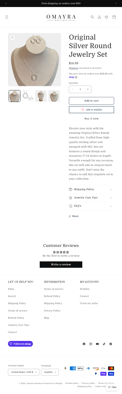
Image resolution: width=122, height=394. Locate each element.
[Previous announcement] (6, 3)
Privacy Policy (52, 310)
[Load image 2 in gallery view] (28, 96)
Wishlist (84, 289)
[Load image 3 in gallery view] (41, 96)
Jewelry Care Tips (18, 325)
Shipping (73, 68)
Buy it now (92, 118)
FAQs (11, 289)
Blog (46, 318)
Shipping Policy (17, 303)
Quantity (73, 83)
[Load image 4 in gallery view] (54, 96)
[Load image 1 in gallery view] (14, 96)
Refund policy (71, 383)
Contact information (104, 386)
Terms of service (17, 310)
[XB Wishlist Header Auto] (106, 17)
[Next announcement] (115, 3)
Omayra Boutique (35, 383)
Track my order (89, 303)
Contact (12, 332)
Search (12, 296)
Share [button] (75, 216)
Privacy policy (88, 383)
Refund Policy (16, 318)
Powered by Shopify (53, 383)
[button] (6, 17)
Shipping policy (84, 386)
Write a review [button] (61, 264)
